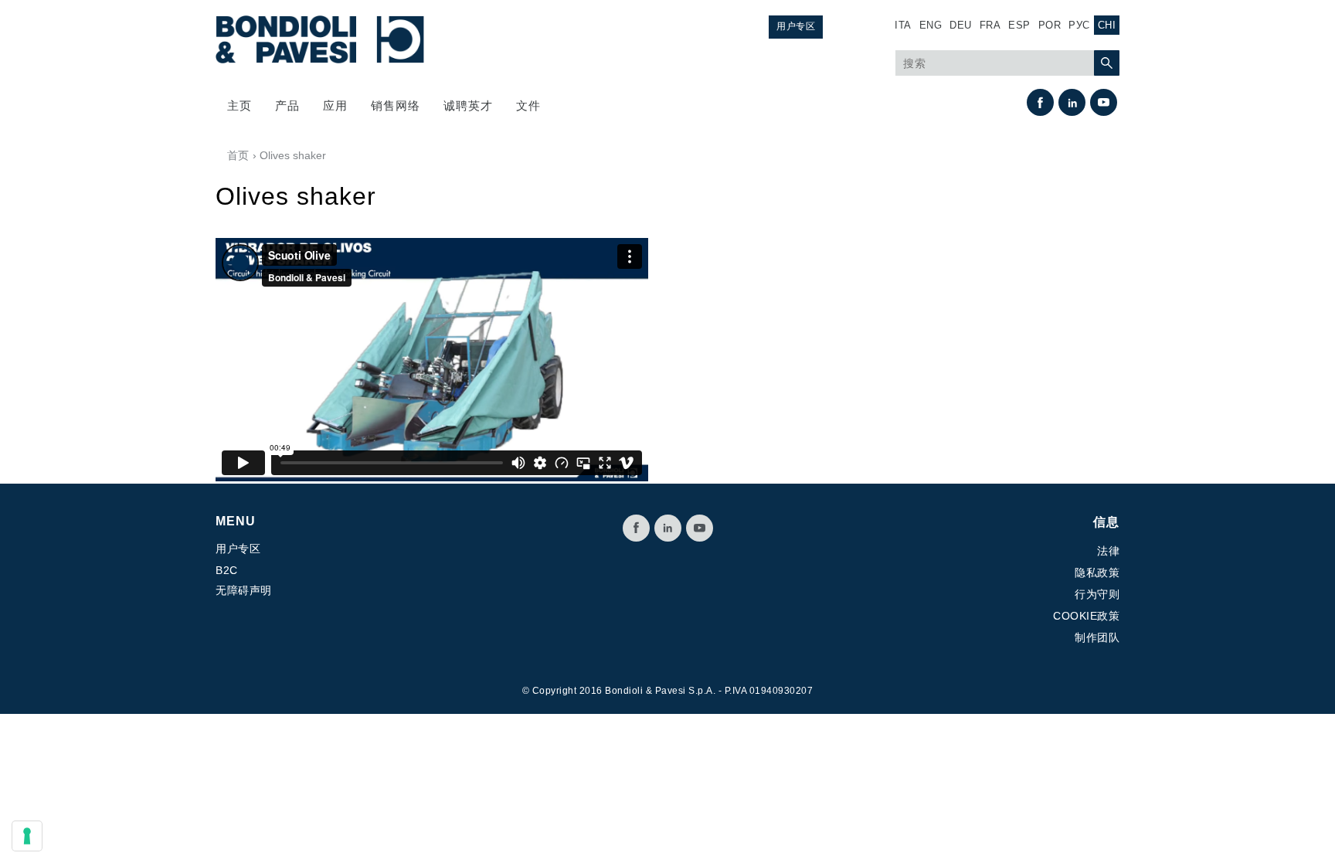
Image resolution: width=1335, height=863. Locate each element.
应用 (335, 105)
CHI (1107, 25)
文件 (528, 105)
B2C (227, 570)
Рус (1079, 25)
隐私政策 (1097, 572)
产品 (287, 105)
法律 (1108, 551)
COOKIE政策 (1086, 616)
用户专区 (795, 26)
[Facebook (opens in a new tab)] (1040, 102)
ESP (1019, 25)
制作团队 (1097, 637)
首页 (238, 155)
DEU (960, 25)
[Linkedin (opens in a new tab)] (1071, 102)
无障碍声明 (244, 590)
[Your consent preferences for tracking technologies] (27, 836)
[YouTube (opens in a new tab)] (1103, 102)
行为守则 (1097, 594)
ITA (903, 25)
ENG (931, 25)
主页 (239, 105)
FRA (990, 25)
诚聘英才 (468, 105)
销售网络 (395, 105)
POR (1050, 25)
